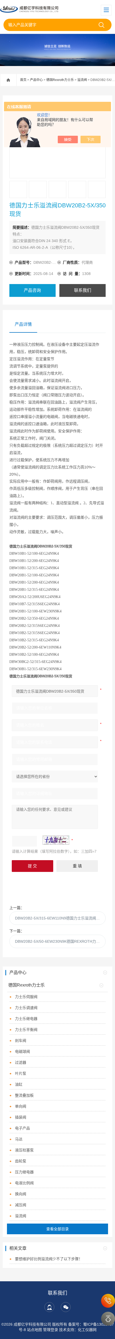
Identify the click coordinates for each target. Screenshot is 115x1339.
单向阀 (20, 1106)
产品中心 (36, 80)
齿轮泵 (20, 1161)
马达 (18, 1139)
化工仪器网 (87, 1330)
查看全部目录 (57, 1229)
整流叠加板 (24, 1095)
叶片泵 (20, 1073)
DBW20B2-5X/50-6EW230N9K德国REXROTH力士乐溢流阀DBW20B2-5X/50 (60, 941)
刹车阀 (20, 1040)
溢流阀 (82, 80)
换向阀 (20, 1194)
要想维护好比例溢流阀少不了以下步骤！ (48, 1259)
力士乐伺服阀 (26, 997)
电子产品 (22, 1128)
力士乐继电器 (26, 1018)
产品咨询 (32, 290)
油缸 (18, 1084)
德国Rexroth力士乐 (60, 80)
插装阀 (20, 1117)
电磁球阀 (22, 1051)
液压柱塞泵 (24, 1150)
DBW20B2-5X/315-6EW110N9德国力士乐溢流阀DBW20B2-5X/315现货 (60, 918)
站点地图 (34, 1330)
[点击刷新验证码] (56, 840)
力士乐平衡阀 (26, 1029)
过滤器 (20, 1062)
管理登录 (50, 1330)
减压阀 (20, 1205)
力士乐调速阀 (26, 1008)
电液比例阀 (24, 1183)
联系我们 (82, 290)
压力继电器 (24, 1172)
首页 (23, 80)
